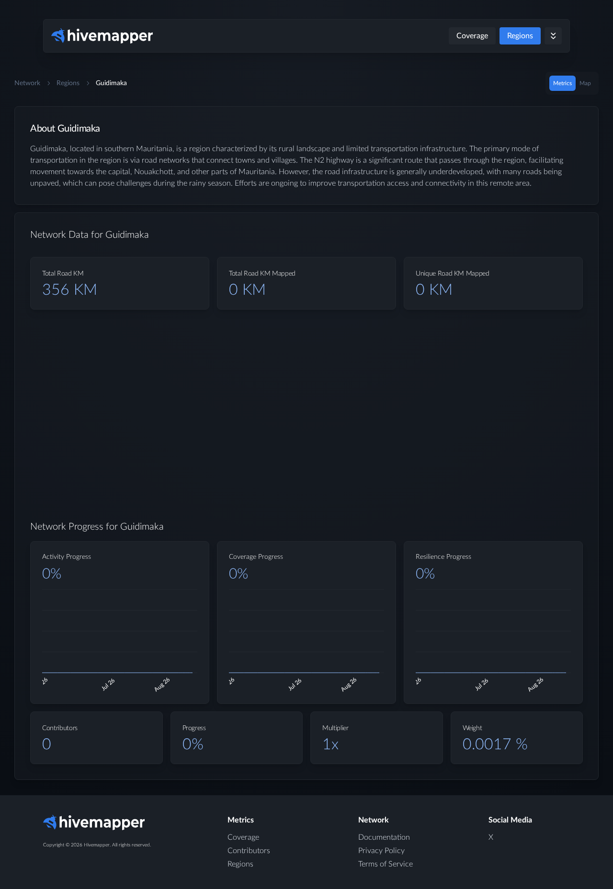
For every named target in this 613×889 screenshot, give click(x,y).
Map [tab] (585, 83)
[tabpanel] (306, 450)
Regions (520, 36)
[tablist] (572, 83)
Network (27, 83)
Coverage (472, 36)
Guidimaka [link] (111, 83)
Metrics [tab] (562, 83)
